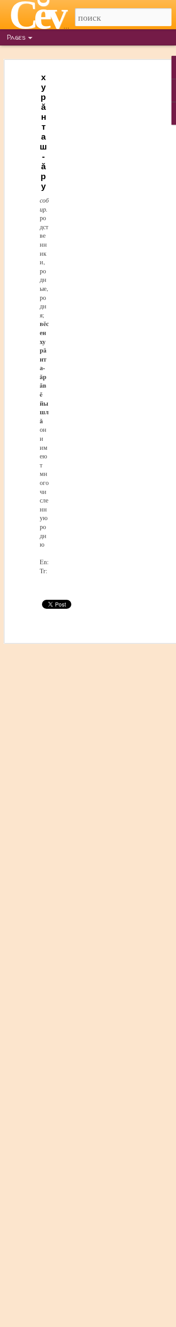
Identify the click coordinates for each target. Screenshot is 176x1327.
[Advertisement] (98, 212)
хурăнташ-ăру (43, 131)
